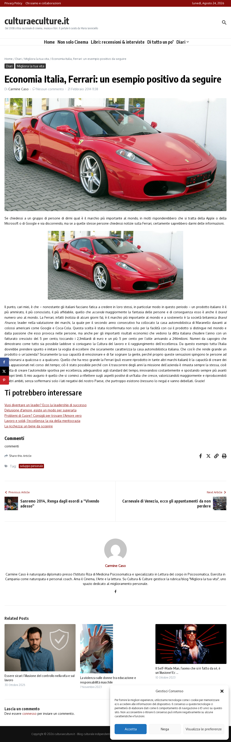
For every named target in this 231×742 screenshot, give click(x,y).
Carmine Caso (18, 89)
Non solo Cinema (73, 42)
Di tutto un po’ (160, 42)
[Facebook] (115, 592)
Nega (165, 729)
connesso (29, 713)
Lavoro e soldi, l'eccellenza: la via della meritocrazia (42, 421)
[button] (222, 691)
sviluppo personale (31, 466)
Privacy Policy (13, 3)
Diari (180, 42)
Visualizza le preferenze (204, 729)
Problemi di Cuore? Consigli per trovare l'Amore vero (43, 415)
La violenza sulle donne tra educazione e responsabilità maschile (108, 680)
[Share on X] (4, 371)
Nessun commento (50, 89)
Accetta (131, 729)
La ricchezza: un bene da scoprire (29, 426)
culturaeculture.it (37, 20)
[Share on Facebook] (4, 362)
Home (49, 42)
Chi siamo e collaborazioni (43, 3)
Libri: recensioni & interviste (118, 42)
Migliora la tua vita (36, 59)
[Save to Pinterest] (4, 380)
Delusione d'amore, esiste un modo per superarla (40, 410)
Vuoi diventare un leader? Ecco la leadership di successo (46, 405)
